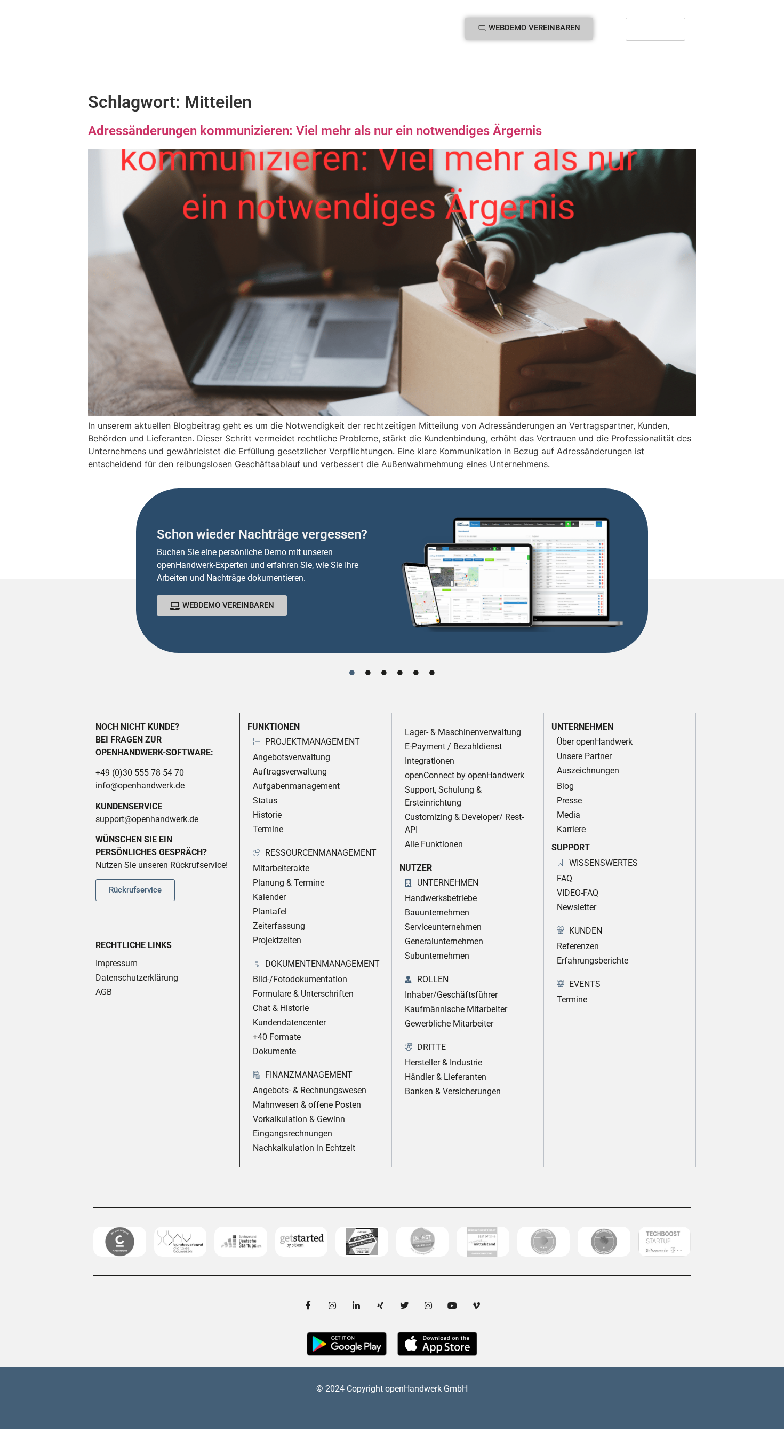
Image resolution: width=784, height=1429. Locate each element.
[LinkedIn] (356, 1305)
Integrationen (300, 69)
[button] (674, 69)
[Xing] (380, 1305)
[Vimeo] (476, 1305)
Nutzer (189, 69)
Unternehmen (384, 69)
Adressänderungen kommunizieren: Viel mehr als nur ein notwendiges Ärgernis (315, 130)
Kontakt (518, 69)
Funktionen (124, 69)
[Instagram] (332, 1305)
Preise (244, 69)
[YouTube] (452, 1305)
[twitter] (404, 1305)
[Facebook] (308, 1305)
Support (457, 69)
